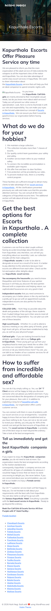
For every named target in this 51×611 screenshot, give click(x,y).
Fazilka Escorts (13, 560)
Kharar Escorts (13, 566)
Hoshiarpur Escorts (15, 571)
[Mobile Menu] (44, 6)
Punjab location (9, 516)
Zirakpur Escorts (14, 551)
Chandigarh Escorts (15, 523)
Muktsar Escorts (14, 591)
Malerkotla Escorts (15, 586)
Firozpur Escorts (14, 557)
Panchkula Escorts (15, 540)
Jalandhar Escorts (15, 529)
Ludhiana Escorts (14, 543)
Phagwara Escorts (15, 554)
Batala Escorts (13, 580)
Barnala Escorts (14, 563)
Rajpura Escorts (14, 577)
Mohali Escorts (13, 534)
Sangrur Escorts (14, 568)
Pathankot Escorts (15, 537)
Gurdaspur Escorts (15, 574)
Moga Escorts (13, 546)
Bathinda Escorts (14, 549)
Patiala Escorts (14, 531)
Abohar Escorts (14, 583)
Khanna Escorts (14, 588)
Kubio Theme (25, 607)
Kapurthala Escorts (14, 84)
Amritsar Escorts (14, 526)
